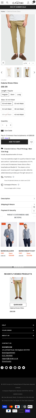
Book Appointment (8, 353)
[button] (29, 63)
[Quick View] (11, 282)
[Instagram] (6, 367)
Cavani (3, 80)
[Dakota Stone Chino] (18, 289)
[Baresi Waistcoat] (27, 234)
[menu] (2, 2)
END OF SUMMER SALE (18, 7)
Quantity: (4, 121)
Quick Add (18, 305)
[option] (18, 7)
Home (3, 11)
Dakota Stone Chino (17, 308)
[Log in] (28, 2)
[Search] (7, 2)
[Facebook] (2, 367)
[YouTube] (19, 367)
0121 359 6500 (7, 355)
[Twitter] (23, 367)
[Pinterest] (10, 367)
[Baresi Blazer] (9, 234)
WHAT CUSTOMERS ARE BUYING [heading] (18, 216)
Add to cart (14, 142)
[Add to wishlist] (31, 141)
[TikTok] (15, 367)
